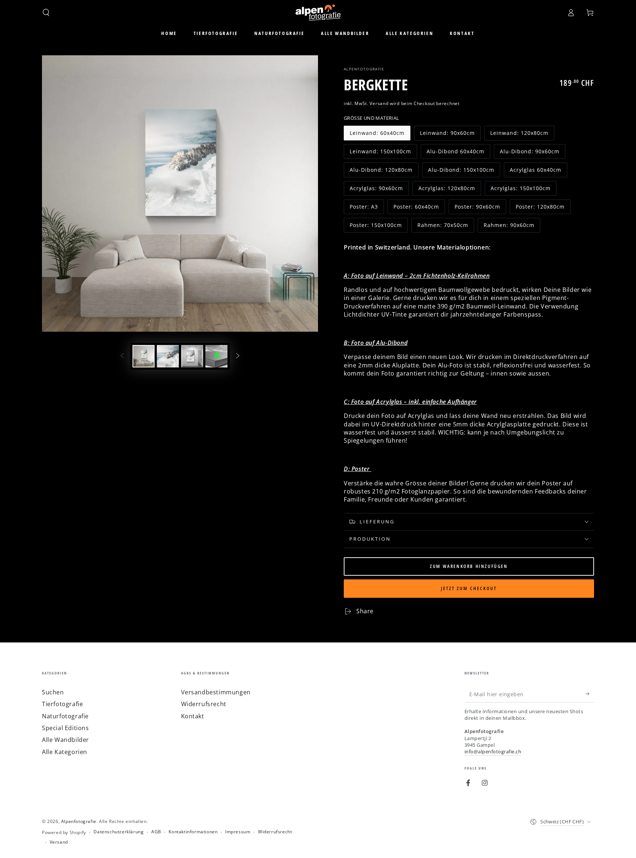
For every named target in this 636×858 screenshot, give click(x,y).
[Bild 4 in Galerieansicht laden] (216, 356)
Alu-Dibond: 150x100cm (461, 171)
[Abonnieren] (590, 694)
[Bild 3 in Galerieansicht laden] (192, 356)
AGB (156, 832)
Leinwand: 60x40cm (376, 134)
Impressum (237, 832)
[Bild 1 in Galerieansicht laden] (143, 356)
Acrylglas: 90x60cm (376, 190)
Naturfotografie (65, 716)
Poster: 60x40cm (416, 208)
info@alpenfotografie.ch (493, 751)
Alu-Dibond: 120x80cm (381, 171)
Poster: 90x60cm (477, 208)
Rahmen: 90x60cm (508, 227)
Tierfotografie (62, 704)
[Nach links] (122, 356)
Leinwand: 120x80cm (519, 134)
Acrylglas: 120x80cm (446, 190)
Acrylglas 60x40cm (535, 171)
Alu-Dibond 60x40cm (455, 153)
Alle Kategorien (64, 752)
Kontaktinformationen (193, 832)
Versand (379, 103)
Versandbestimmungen (216, 692)
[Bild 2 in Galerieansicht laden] (168, 356)
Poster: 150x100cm (375, 227)
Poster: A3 (365, 208)
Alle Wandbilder (65, 740)
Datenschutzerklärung (118, 832)
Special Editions (65, 728)
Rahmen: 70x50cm (442, 227)
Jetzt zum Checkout (469, 588)
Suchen (53, 692)
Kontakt (192, 716)
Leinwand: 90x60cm (447, 134)
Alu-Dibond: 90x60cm (529, 153)
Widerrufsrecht (203, 704)
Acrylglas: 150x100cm (520, 190)
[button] (46, 12)
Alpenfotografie (364, 69)
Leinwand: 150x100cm (380, 153)
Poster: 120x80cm (540, 208)
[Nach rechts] (238, 356)
